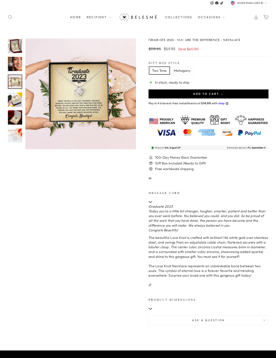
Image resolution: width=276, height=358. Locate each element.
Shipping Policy (131, 355)
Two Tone (159, 70)
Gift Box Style (164, 63)
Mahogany (182, 70)
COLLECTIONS (178, 17)
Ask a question (208, 320)
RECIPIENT (97, 17)
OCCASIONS (210, 17)
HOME (75, 17)
